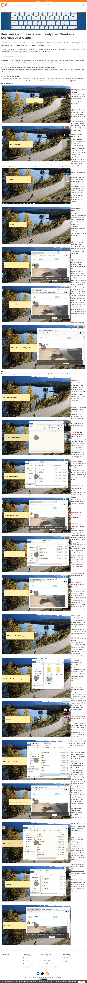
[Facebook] (38, 974)
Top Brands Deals (67, 957)
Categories (5, 10)
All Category (65, 961)
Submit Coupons (27, 967)
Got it (81, 981)
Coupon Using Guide (45, 961)
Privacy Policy (72, 981)
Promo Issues (43, 957)
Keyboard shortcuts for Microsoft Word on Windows (78, 873)
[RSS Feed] (47, 974)
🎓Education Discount (29, 5)
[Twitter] (42, 974)
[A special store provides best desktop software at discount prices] (6, 4)
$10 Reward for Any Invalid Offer (49, 967)
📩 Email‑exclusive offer (43, 5)
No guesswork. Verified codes (43, 1)
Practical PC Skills (27, 10)
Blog (16, 10)
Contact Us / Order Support (47, 964)
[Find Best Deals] (83, 4)
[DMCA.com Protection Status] (43, 979)
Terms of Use (26, 961)
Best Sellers (17, 5)
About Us (25, 957)
